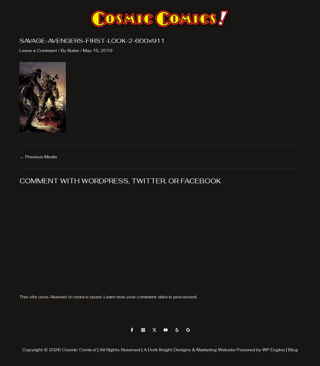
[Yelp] (177, 330)
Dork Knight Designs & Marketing (182, 349)
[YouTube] (166, 330)
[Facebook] (132, 330)
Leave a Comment (38, 50)
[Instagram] (143, 330)
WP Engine (273, 349)
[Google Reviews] (188, 330)
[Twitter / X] (154, 330)
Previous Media (38, 157)
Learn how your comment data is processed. (150, 296)
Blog (293, 349)
